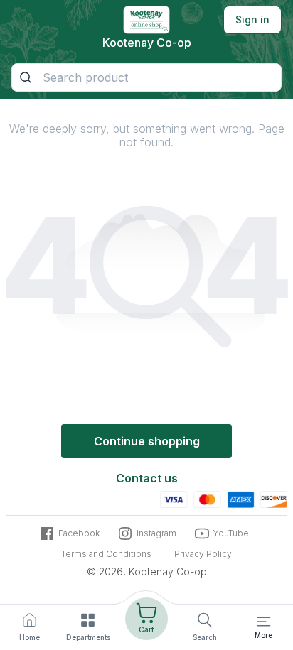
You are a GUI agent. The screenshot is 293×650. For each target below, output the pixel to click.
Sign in (252, 19)
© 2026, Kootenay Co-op (147, 571)
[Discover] (273, 498)
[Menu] (263, 621)
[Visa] (174, 498)
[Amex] (241, 498)
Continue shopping (147, 441)
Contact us (147, 478)
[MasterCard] (207, 498)
